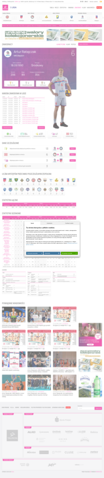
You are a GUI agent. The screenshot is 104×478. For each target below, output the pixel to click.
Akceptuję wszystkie (67, 253)
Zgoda (32, 223)
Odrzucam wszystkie (32, 253)
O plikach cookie (69, 223)
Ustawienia (49, 223)
